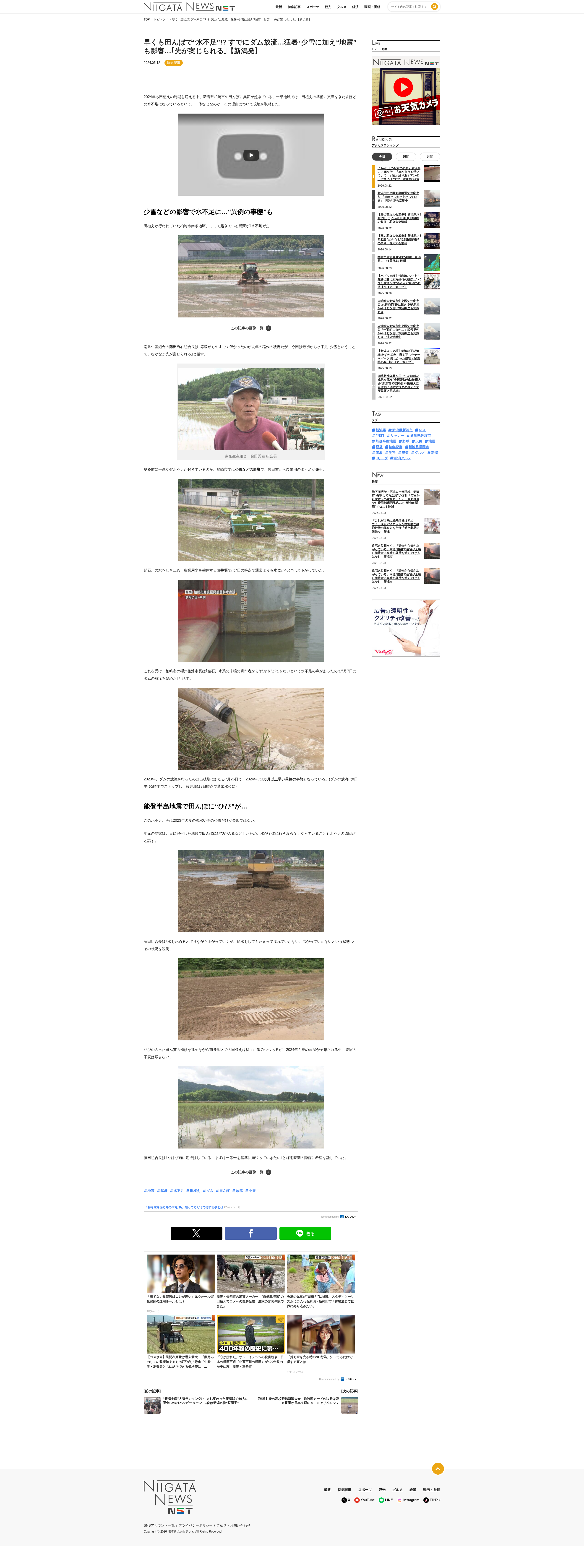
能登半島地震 (386, 441)
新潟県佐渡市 (420, 435)
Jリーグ (382, 458)
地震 (151, 1191)
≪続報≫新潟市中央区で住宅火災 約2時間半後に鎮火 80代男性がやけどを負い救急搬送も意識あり (399, 306)
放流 (239, 1191)
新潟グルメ (402, 458)
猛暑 (164, 1191)
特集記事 (294, 7)
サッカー (397, 435)
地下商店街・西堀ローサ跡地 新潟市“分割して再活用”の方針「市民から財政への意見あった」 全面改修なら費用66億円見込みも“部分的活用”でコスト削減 (396, 499)
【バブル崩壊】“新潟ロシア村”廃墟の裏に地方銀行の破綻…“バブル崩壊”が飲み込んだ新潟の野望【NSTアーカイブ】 (399, 281)
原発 (379, 447)
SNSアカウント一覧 (159, 1525)
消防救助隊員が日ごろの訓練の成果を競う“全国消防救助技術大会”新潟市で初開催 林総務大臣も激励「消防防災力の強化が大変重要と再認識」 (399, 383)
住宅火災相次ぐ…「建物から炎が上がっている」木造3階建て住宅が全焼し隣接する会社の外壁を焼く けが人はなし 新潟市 (396, 551)
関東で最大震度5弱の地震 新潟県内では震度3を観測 (399, 258)
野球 (405, 441)
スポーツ (312, 7)
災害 (392, 453)
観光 (328, 7)
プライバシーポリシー (195, 1525)
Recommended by (329, 1216)
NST (422, 430)
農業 (405, 453)
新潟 (434, 453)
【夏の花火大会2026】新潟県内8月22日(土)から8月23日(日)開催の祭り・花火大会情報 (399, 239)
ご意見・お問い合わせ (233, 1525)
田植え (195, 1191)
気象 (379, 453)
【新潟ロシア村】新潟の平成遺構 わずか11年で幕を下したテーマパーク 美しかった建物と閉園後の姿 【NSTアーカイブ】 (399, 356)
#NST (380, 435)
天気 (418, 441)
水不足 (179, 1191)
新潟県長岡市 (419, 447)
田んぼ (224, 1191)
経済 (355, 7)
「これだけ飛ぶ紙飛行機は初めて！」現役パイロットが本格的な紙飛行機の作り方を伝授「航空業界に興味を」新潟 (395, 526)
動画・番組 (372, 7)
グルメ (342, 7)
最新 (279, 7)
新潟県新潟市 (402, 430)
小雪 (252, 1191)
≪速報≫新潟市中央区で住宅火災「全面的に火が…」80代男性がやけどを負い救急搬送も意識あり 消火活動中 (398, 331)
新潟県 (381, 430)
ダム (209, 1191)
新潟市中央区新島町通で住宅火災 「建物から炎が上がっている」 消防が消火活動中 (398, 196)
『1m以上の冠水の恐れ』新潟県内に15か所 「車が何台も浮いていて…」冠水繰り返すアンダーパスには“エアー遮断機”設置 (399, 173)
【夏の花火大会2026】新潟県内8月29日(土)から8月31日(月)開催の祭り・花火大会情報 (399, 218)
